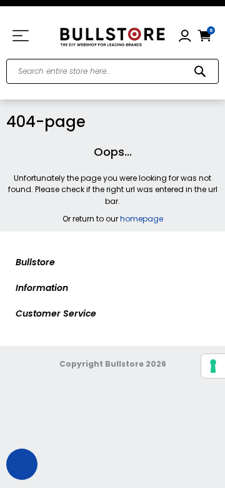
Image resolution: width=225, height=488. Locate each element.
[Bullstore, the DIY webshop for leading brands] (112, 36)
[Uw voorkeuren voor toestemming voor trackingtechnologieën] (213, 366)
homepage (141, 218)
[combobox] (112, 71)
